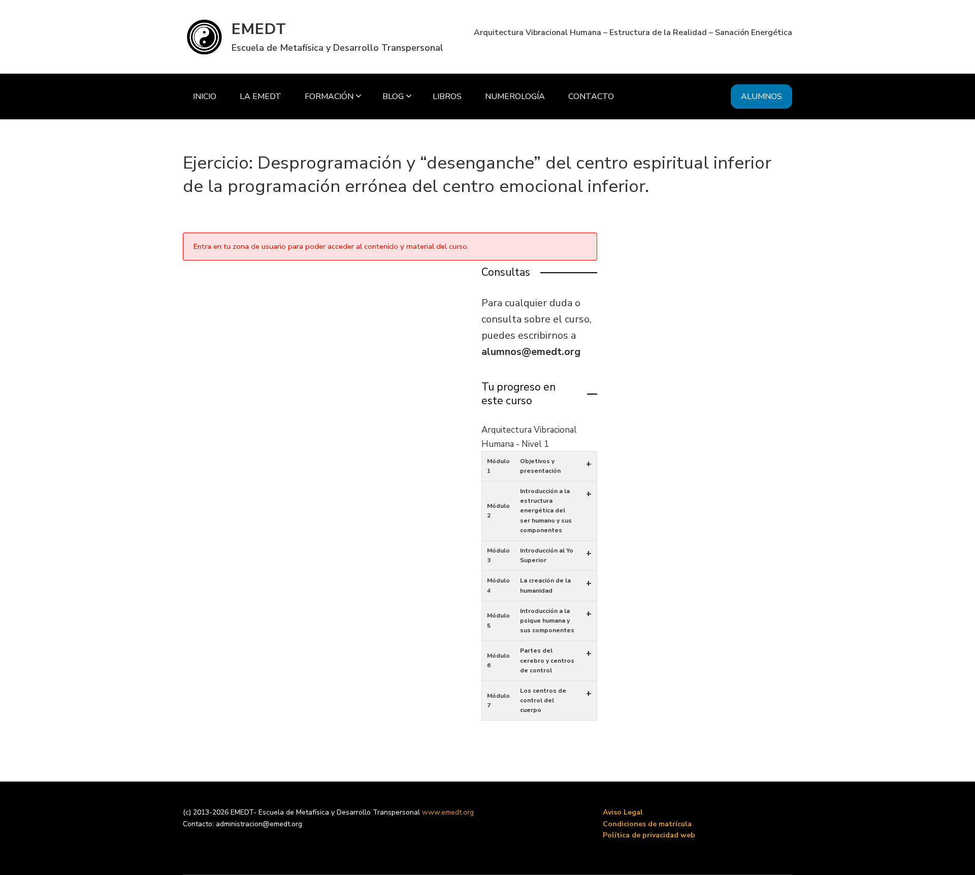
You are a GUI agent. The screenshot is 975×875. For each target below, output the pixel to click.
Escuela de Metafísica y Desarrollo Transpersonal (337, 48)
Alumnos (761, 96)
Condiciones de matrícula (647, 824)
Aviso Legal (623, 812)
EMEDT (259, 29)
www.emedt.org (448, 812)
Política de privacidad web (649, 835)
